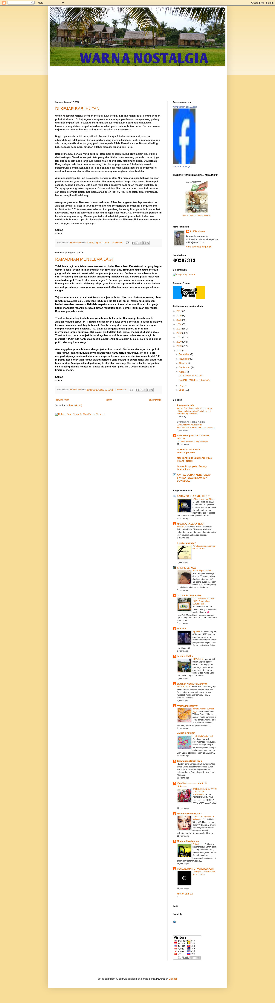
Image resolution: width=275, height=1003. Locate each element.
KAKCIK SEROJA (186, 568)
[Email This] (133, 243)
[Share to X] (141, 243)
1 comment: (117, 243)
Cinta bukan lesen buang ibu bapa (192, 441)
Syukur (180, 527)
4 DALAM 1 (197, 659)
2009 (179, 346)
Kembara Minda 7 (186, 543)
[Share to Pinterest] (148, 243)
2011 (179, 337)
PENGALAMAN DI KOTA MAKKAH (195, 869)
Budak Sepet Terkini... (202, 571)
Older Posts (155, 400)
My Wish (196, 631)
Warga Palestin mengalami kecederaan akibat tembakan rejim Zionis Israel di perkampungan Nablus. (194, 411)
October (183, 363)
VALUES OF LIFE (186, 733)
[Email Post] (127, 243)
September (185, 367)
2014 (179, 324)
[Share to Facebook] (144, 243)
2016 (179, 315)
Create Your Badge (181, 166)
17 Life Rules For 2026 (203, 499)
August (183, 372)
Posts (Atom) (75, 405)
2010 (179, 342)
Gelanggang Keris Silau (189, 761)
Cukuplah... (197, 844)
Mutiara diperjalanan (188, 841)
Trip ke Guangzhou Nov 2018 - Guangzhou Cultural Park (203, 601)
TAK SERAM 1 (184, 687)
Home (109, 400)
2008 (179, 350)
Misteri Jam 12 (185, 893)
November (184, 359)
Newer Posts (62, 400)
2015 (179, 320)
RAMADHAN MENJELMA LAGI (84, 259)
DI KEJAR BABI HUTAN (77, 108)
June (182, 390)
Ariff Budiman (197, 231)
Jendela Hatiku (185, 656)
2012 (179, 333)
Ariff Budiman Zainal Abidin (185, 107)
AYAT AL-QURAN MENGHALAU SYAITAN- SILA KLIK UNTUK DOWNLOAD (194, 478)
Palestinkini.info (185, 405)
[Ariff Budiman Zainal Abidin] (184, 163)
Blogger (173, 979)
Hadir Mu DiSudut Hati (202, 736)
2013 (179, 328)
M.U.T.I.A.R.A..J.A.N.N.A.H (190, 524)
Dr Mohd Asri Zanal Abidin (191, 422)
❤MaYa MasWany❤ (187, 706)
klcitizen (181, 628)
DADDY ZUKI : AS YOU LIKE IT (193, 496)
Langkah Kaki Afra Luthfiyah (192, 684)
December (184, 354)
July (181, 385)
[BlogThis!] (137, 243)
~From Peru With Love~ (189, 813)
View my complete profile (199, 246)
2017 (179, 311)
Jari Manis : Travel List (189, 595)
